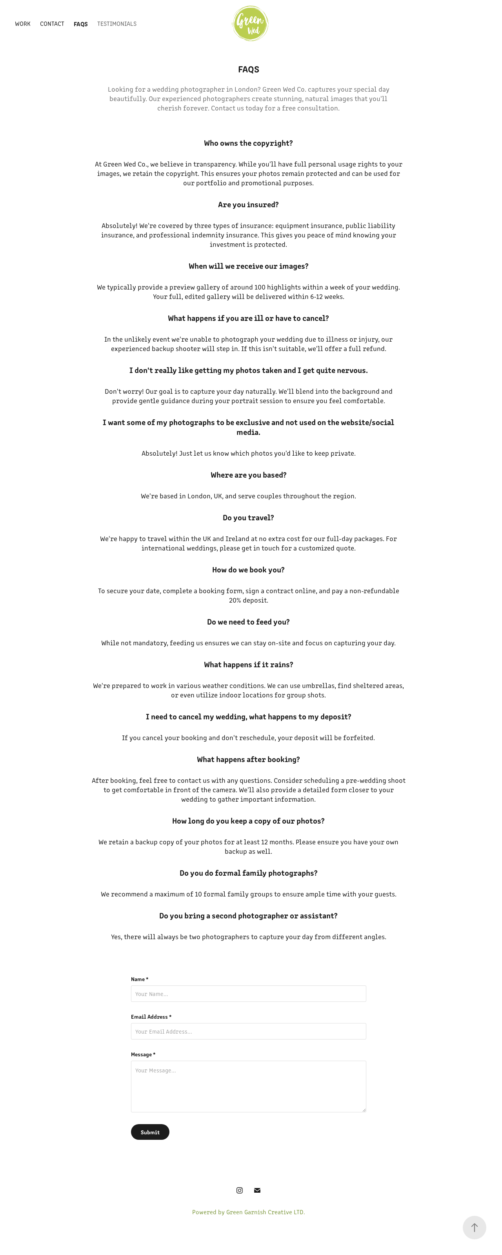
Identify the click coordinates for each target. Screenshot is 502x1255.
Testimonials (116, 23)
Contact (52, 23)
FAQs (81, 23)
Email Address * (151, 1016)
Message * (143, 1054)
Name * (140, 979)
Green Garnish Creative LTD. (265, 1212)
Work (23, 23)
